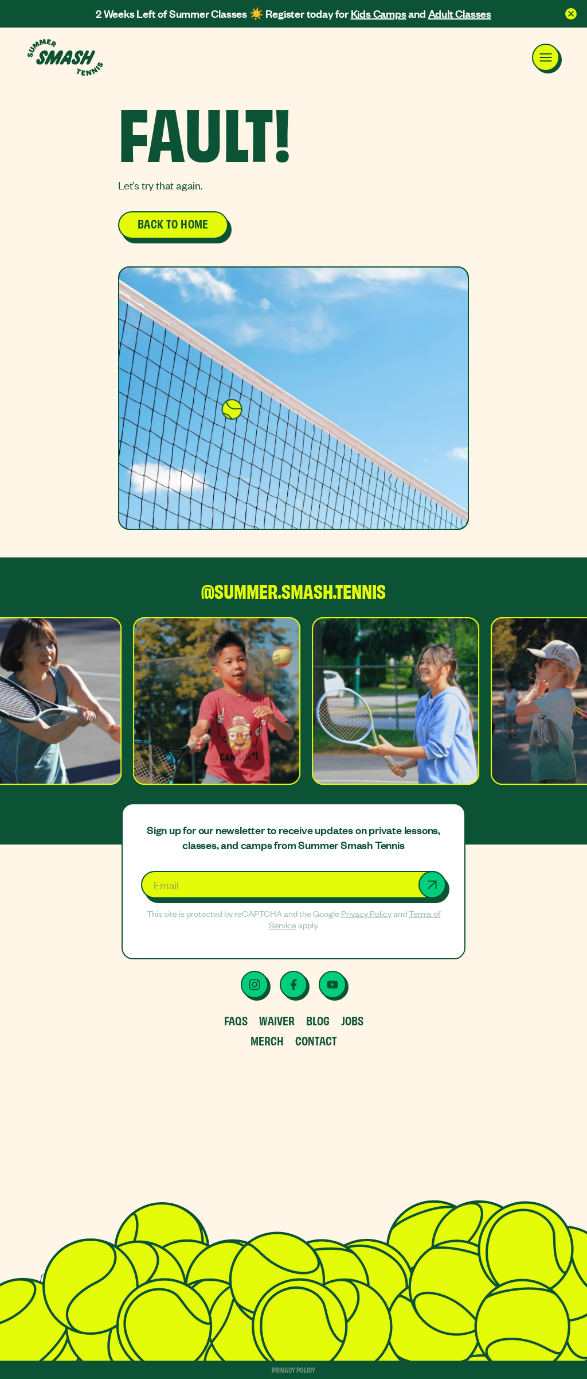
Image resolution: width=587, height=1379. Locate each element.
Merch (267, 1040)
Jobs (352, 1020)
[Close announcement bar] (571, 14)
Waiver (277, 1020)
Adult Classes (459, 13)
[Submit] (432, 884)
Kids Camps (378, 13)
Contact (316, 1040)
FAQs (236, 1020)
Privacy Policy (366, 913)
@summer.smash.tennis (293, 592)
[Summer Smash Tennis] (66, 57)
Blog (318, 1020)
